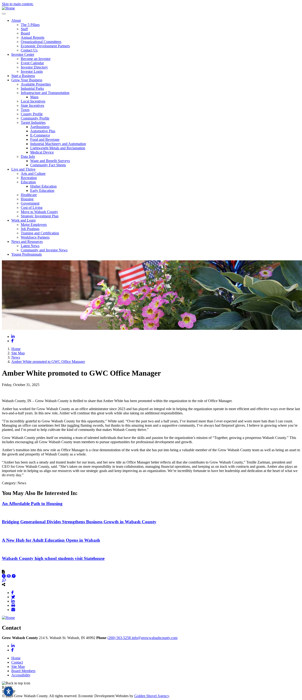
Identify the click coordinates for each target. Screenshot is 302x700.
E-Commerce (40, 135)
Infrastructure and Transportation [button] (45, 93)
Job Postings (30, 229)
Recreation (29, 178)
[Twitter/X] (13, 597)
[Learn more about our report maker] (14, 576)
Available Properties (36, 84)
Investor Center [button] (22, 54)
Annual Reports (32, 37)
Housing (27, 199)
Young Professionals (26, 254)
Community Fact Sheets (48, 165)
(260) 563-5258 (119, 638)
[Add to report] (4, 576)
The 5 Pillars (30, 25)
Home (16, 658)
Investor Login (32, 71)
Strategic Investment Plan (40, 216)
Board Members (23, 671)
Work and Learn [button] (23, 220)
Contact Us (29, 50)
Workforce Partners (35, 237)
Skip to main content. (18, 4)
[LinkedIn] (13, 601)
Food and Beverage (44, 139)
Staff (24, 29)
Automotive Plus (42, 131)
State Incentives (32, 105)
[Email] (13, 609)
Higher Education (43, 186)
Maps (34, 97)
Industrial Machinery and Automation (58, 144)
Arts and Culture (33, 174)
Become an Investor (35, 59)
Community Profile (35, 118)
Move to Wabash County (39, 212)
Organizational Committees (41, 42)
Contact (17, 662)
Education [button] (28, 182)
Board (25, 33)
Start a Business (23, 76)
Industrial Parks (32, 88)
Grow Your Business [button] (26, 80)
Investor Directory (34, 67)
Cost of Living (31, 208)
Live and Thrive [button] (23, 169)
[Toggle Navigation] (4, 13)
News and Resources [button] (27, 242)
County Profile (32, 114)
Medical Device (42, 152)
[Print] (13, 605)
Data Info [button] (28, 157)
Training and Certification (40, 233)
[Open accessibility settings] (8, 691)
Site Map (18, 667)
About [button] (16, 20)
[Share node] (3, 584)
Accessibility (20, 675)
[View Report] (9, 576)
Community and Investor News (44, 250)
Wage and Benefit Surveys (50, 161)
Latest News (30, 246)
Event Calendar (32, 63)
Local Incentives (33, 101)
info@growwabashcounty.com (154, 638)
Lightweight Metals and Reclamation (57, 148)
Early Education (42, 191)
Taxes (25, 110)
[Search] (4, 580)
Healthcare (29, 195)
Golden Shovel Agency (151, 696)
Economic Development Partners (45, 46)
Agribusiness (40, 127)
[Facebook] (12, 592)
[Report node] (3, 572)
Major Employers (34, 225)
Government (30, 203)
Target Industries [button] (33, 122)
